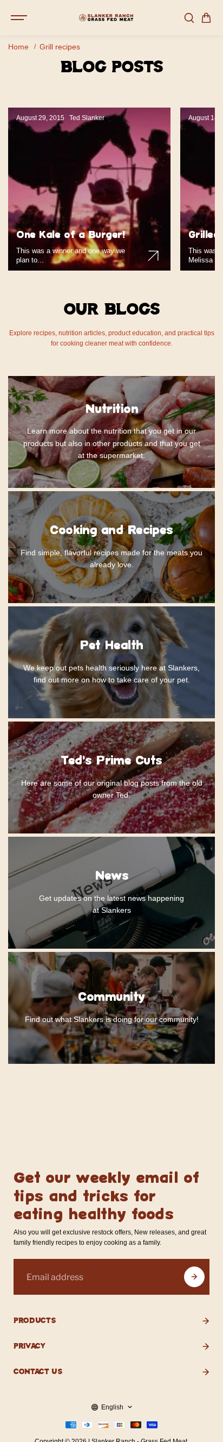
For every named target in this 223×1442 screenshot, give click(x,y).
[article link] (153, 256)
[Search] (189, 18)
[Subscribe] (194, 1277)
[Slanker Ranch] (106, 17)
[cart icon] (206, 18)
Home (18, 46)
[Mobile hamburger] (20, 18)
